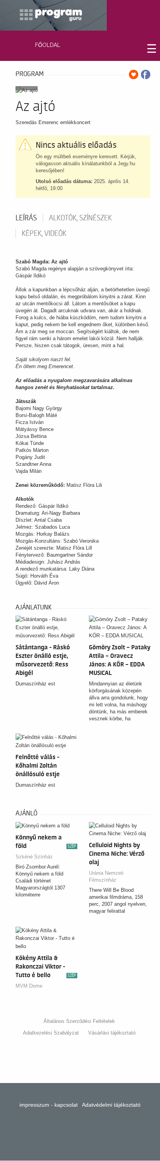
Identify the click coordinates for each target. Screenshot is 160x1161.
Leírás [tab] (26, 218)
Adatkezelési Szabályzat (51, 1033)
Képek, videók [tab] (44, 233)
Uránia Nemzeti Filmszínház (106, 876)
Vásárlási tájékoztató (112, 1033)
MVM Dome (29, 986)
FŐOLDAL (47, 45)
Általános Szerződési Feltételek (79, 1021)
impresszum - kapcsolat (48, 1105)
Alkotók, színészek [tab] (80, 218)
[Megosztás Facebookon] (145, 74)
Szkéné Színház (34, 857)
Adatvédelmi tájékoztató (111, 1105)
